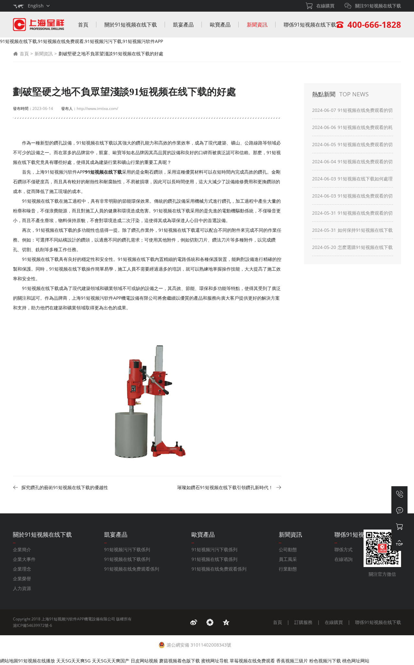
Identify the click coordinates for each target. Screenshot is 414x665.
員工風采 (288, 559)
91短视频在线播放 (36, 661)
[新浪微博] (193, 622)
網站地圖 (9, 661)
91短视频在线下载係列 (127, 559)
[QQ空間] (226, 622)
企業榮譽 (22, 578)
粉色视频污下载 (325, 661)
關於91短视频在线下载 (130, 24)
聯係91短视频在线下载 (310, 24)
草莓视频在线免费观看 (252, 661)
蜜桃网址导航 (214, 661)
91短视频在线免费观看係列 (131, 569)
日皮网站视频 (144, 661)
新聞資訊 (257, 24)
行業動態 (288, 569)
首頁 (83, 24)
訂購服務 (303, 622)
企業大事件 (24, 559)
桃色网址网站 (355, 661)
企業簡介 (22, 549)
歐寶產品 (220, 24)
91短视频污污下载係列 (127, 549)
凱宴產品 (183, 24)
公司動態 (288, 549)
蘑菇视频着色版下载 (179, 661)
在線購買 (334, 622)
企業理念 (22, 569)
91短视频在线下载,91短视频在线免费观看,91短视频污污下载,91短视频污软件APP (81, 41)
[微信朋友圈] (209, 622)
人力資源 (22, 588)
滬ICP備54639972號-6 (32, 625)
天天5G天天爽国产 (110, 661)
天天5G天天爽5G (73, 661)
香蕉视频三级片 (292, 661)
